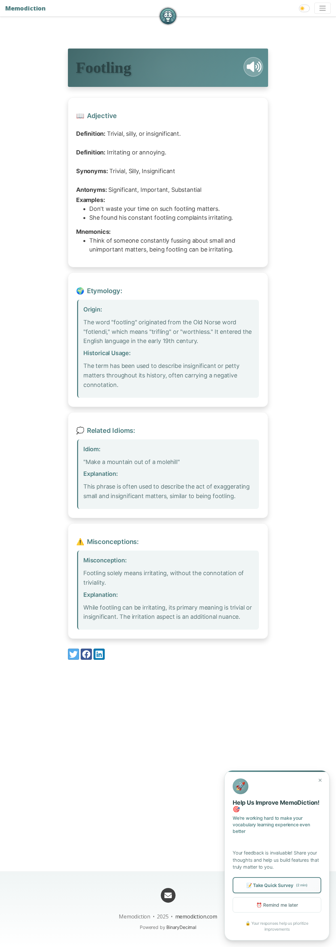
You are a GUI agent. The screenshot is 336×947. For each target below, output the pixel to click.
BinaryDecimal (181, 927)
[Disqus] (168, 755)
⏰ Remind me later (277, 905)
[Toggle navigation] (322, 8)
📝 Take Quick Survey (276, 885)
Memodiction (25, 8)
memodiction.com (196, 916)
